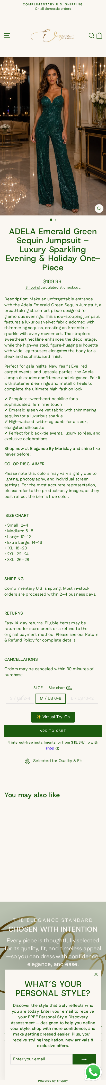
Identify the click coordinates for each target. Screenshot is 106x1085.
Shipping (32, 287)
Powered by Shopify (53, 1081)
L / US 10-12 (82, 699)
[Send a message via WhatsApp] (93, 1072)
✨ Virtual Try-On (53, 717)
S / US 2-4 (20, 699)
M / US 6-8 (50, 699)
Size (49, 687)
